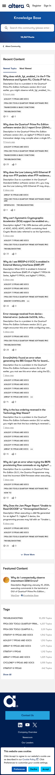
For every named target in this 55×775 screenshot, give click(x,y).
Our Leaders (27, 742)
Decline (33, 769)
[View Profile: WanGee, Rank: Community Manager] (6, 580)
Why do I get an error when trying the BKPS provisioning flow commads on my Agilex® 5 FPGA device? (27, 464)
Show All (7, 674)
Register (36, 5)
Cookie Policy (28, 759)
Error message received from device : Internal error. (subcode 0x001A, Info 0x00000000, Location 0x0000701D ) (24, 316)
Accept (46, 769)
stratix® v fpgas (12, 651)
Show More (29, 554)
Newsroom (28, 737)
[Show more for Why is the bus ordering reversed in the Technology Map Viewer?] (31, 449)
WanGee (15, 595)
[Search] (28, 6)
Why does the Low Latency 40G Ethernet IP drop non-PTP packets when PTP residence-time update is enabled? (27, 174)
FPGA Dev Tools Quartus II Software (17, 629)
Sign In (47, 5)
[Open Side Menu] (4, 5)
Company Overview (27, 732)
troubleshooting (13, 618)
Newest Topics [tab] (9, 68)
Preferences (19, 769)
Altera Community (13, 46)
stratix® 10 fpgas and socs (18, 635)
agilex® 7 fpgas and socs (17, 640)
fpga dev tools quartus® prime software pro (20, 623)
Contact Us (27, 715)
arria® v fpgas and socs (16, 657)
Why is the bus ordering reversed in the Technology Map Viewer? (24, 411)
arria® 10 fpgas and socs (17, 646)
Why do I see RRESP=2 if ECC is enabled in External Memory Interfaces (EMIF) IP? (26, 263)
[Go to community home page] (16, 5)
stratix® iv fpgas (12, 668)
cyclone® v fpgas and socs (18, 662)
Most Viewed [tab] (25, 68)
